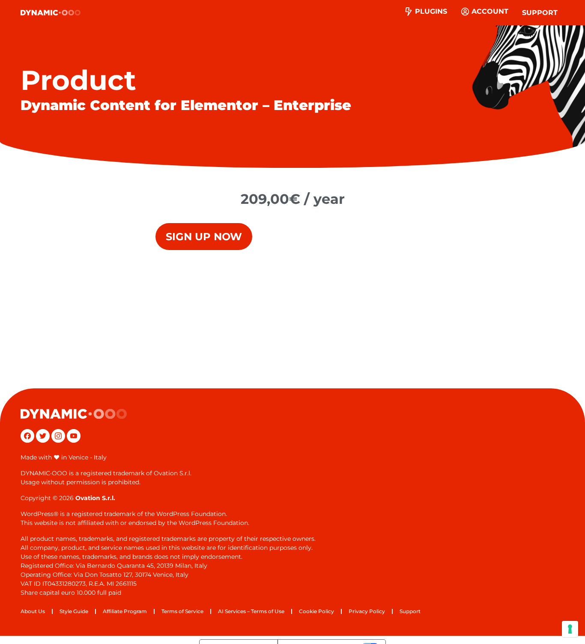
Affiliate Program (125, 611)
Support (540, 13)
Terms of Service (182, 611)
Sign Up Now (204, 236)
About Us (33, 611)
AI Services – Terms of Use (251, 611)
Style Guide (74, 611)
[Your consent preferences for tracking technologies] (570, 629)
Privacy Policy (367, 611)
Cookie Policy (316, 611)
